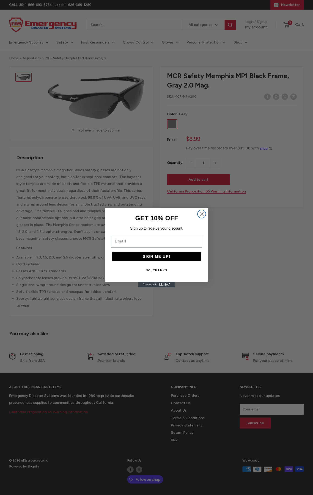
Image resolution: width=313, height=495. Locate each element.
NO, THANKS (156, 270)
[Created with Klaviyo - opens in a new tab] (156, 284)
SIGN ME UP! (156, 256)
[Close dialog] (202, 214)
